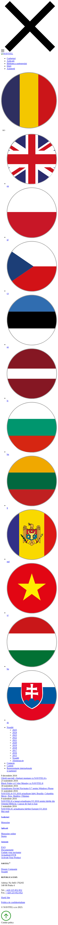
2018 (14, 748)
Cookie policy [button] (7, 922)
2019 (14, 745)
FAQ (3, 847)
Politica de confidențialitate (13, 902)
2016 (14, 753)
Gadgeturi (11, 58)
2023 (14, 735)
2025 (14, 730)
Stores (4, 836)
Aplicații (10, 61)
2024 (14, 732)
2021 (14, 740)
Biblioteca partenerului (17, 63)
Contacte (11, 763)
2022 (14, 737)
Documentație (7, 850)
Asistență (11, 68)
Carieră (10, 765)
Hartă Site (5, 897)
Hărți (9, 66)
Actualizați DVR (8, 855)
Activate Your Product (11, 857)
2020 (14, 743)
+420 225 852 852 (13, 890)
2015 (14, 755)
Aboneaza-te (18, 760)
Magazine (5, 822)
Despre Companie (9, 869)
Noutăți (10, 727)
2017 (14, 750)
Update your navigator (11, 852)
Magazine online (8, 833)
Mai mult (5, 811)
